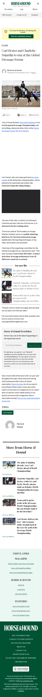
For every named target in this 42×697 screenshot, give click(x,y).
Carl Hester (7, 412)
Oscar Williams (9, 496)
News (34, 73)
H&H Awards (7, 15)
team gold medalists (28, 122)
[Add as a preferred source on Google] (21, 669)
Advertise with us (21, 654)
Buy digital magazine (21, 643)
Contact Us (21, 589)
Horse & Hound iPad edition (21, 568)
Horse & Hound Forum (21, 615)
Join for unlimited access (21, 36)
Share (7, 115)
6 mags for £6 (21, 15)
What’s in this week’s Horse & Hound (21, 564)
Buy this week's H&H (21, 635)
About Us (21, 585)
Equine (5, 45)
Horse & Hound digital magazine (21, 573)
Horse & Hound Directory (21, 611)
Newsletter (35, 115)
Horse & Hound (16, 70)
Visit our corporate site (24, 681)
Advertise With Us (21, 594)
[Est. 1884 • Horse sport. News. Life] (21, 3)
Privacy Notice (12, 357)
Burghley (35, 15)
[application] (21, 200)
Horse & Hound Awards (21, 606)
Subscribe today (17, 384)
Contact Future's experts (21, 639)
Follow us (23, 115)
